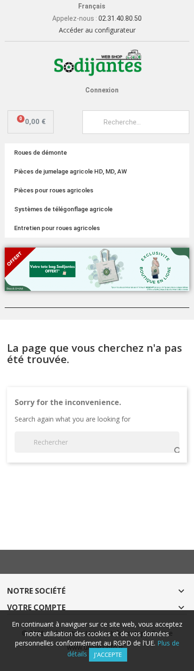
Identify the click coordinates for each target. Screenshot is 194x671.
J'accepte (108, 654)
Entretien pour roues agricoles (57, 228)
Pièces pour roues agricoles (53, 190)
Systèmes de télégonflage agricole (63, 209)
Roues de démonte (40, 152)
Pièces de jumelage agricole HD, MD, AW (70, 171)
